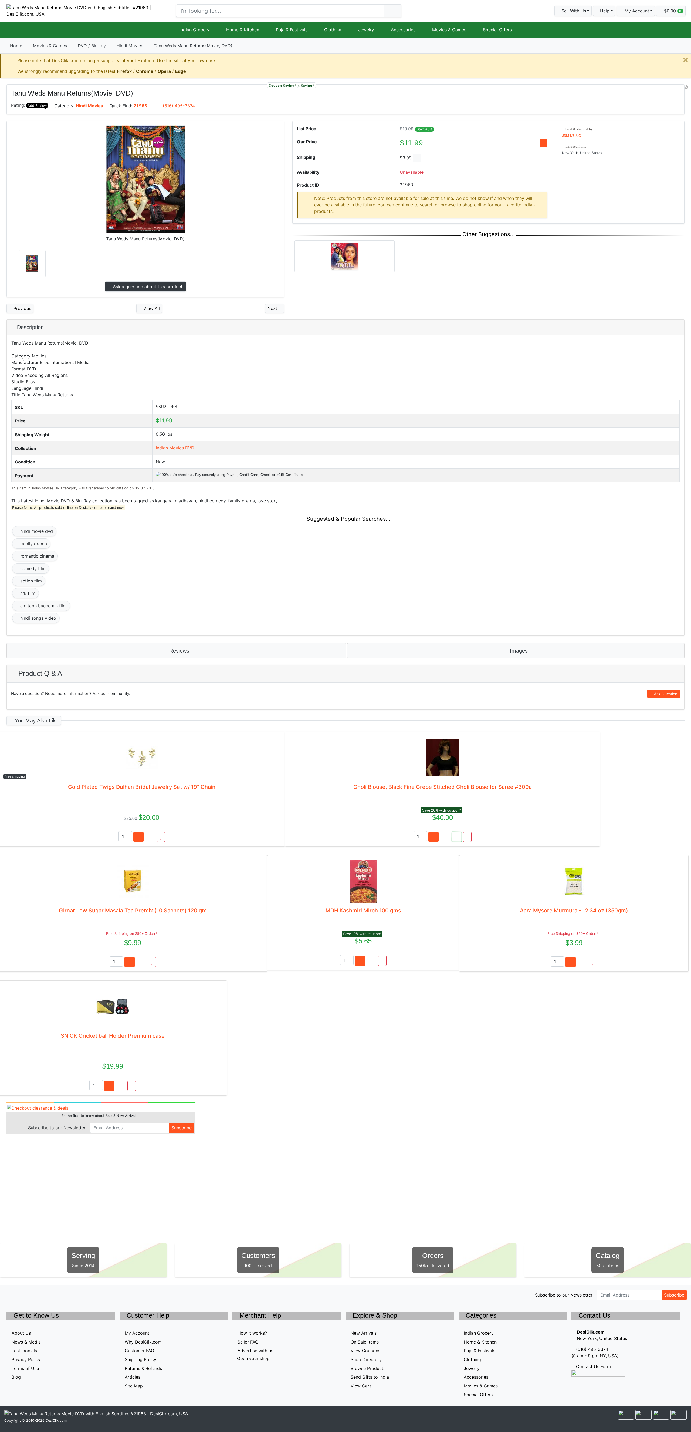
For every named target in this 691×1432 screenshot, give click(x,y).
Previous (21, 308)
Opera (164, 71)
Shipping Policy (140, 1359)
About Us (21, 1333)
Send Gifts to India (370, 1377)
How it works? (252, 1333)
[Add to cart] (138, 837)
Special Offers (497, 29)
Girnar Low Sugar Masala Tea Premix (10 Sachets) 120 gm (133, 910)
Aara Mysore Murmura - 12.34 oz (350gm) (574, 910)
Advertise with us (255, 1350)
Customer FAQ (139, 1350)
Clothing (332, 29)
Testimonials (24, 1350)
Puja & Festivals (291, 29)
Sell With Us (573, 10)
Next (273, 308)
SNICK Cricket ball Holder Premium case (113, 1035)
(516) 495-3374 (179, 105)
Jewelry (366, 29)
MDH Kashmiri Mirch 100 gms (363, 910)
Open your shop (253, 1358)
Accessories (403, 29)
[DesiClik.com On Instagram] (44, 1294)
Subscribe (181, 1127)
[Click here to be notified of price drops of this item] (543, 143)
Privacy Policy (26, 1359)
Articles (132, 1377)
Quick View (666, 91)
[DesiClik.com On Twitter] (10, 1294)
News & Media (26, 1342)
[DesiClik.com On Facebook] (22, 1294)
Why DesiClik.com (143, 1342)
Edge (180, 71)
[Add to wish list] (161, 837)
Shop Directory (366, 1359)
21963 (140, 105)
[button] (636, 11)
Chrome (144, 71)
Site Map (134, 1386)
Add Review (37, 106)
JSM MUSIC (571, 136)
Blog (16, 1377)
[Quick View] (150, 836)
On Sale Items (365, 1342)
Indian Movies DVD (175, 448)
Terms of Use (25, 1368)
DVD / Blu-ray (92, 45)
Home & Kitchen (242, 29)
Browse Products (368, 1368)
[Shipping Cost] (417, 158)
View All (151, 308)
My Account (137, 1333)
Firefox (124, 71)
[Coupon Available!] (457, 837)
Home (16, 45)
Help (604, 10)
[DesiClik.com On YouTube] (56, 1294)
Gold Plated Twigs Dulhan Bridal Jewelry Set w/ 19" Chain (141, 787)
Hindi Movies (130, 45)
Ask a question (146, 286)
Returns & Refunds (143, 1368)
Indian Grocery (194, 29)
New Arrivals (364, 1333)
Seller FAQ (248, 1342)
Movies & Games (449, 29)
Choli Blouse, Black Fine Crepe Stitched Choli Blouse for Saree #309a (442, 787)
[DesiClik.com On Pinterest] (33, 1294)
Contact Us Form (593, 1366)
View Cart (361, 1386)
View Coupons (365, 1350)
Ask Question (665, 693)
